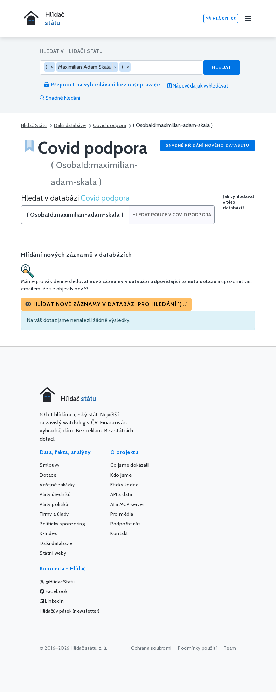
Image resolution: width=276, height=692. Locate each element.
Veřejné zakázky (57, 485)
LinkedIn (54, 601)
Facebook (56, 591)
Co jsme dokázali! (130, 465)
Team (229, 648)
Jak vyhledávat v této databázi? (238, 202)
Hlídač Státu (34, 125)
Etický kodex (124, 485)
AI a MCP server (127, 504)
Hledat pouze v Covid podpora (171, 215)
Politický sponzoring (62, 524)
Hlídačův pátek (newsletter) (70, 611)
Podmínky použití (197, 648)
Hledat (222, 67)
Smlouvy (50, 465)
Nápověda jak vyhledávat (200, 86)
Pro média (121, 514)
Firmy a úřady (54, 514)
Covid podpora (109, 125)
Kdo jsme (121, 475)
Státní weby (53, 553)
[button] (106, 304)
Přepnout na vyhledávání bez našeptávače (104, 85)
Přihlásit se (220, 18)
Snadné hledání (62, 98)
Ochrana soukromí (151, 648)
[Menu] (248, 18)
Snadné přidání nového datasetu (207, 145)
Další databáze (70, 125)
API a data (121, 494)
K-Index (48, 533)
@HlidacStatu (60, 582)
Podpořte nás (125, 524)
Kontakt (119, 533)
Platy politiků (54, 504)
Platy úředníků (55, 494)
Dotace (48, 475)
